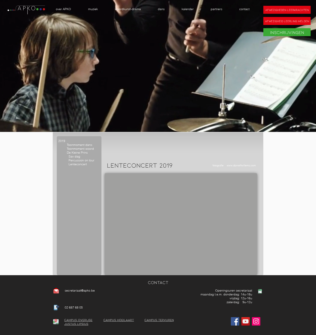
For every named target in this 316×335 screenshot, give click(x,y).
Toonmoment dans (79, 145)
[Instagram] (256, 321)
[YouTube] (245, 321)
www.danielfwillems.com (241, 165)
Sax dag (69, 156)
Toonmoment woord (80, 149)
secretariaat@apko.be (80, 290)
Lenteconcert (78, 164)
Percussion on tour (81, 160)
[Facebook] (235, 321)
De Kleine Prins (77, 152)
